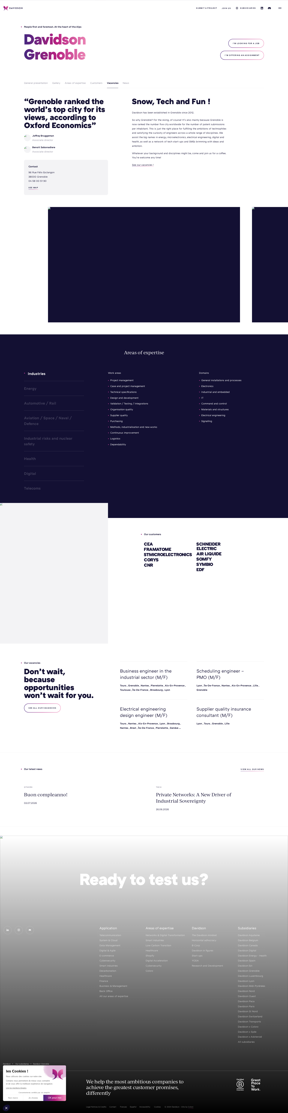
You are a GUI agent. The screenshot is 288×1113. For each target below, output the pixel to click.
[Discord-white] (30, 930)
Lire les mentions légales (16, 1088)
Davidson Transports (249, 1021)
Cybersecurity (107, 960)
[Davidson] (13, 8)
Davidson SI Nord (248, 1011)
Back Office (105, 991)
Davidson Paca (246, 1001)
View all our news (252, 769)
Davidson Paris (246, 1006)
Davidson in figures (202, 950)
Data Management (109, 945)
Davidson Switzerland (250, 1016)
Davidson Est (245, 965)
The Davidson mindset (204, 935)
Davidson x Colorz (248, 1026)
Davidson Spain (246, 960)
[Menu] (279, 8)
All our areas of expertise (113, 996)
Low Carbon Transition (158, 945)
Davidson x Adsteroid (250, 1036)
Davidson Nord (246, 991)
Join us (226, 8)
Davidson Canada (248, 945)
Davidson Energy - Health (252, 955)
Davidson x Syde (247, 1031)
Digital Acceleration (157, 960)
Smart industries (108, 965)
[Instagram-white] (19, 930)
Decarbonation (107, 970)
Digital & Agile (107, 950)
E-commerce (106, 955)
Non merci (13, 1098)
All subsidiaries (246, 1041)
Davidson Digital (247, 950)
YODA (195, 960)
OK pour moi (54, 1097)
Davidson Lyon (246, 980)
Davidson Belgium (248, 940)
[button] (6, 1107)
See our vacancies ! (143, 164)
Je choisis (33, 1098)
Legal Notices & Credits (96, 1107)
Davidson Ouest (247, 996)
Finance (103, 980)
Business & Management (113, 985)
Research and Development (207, 965)
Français (123, 1107)
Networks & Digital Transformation (165, 935)
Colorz (149, 970)
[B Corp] (240, 1085)
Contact (112, 1107)
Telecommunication (110, 935)
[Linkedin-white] (8, 930)
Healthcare (105, 975)
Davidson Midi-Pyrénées (251, 985)
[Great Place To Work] (255, 1085)
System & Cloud (108, 940)
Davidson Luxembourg (250, 975)
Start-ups (197, 955)
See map (33, 187)
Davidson (7, 1064)
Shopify (150, 955)
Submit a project (206, 8)
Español (133, 1107)
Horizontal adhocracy (204, 940)
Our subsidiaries (22, 1064)
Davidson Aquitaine (249, 935)
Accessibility (144, 1107)
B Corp (196, 945)
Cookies (157, 1107)
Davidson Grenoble (249, 970)
